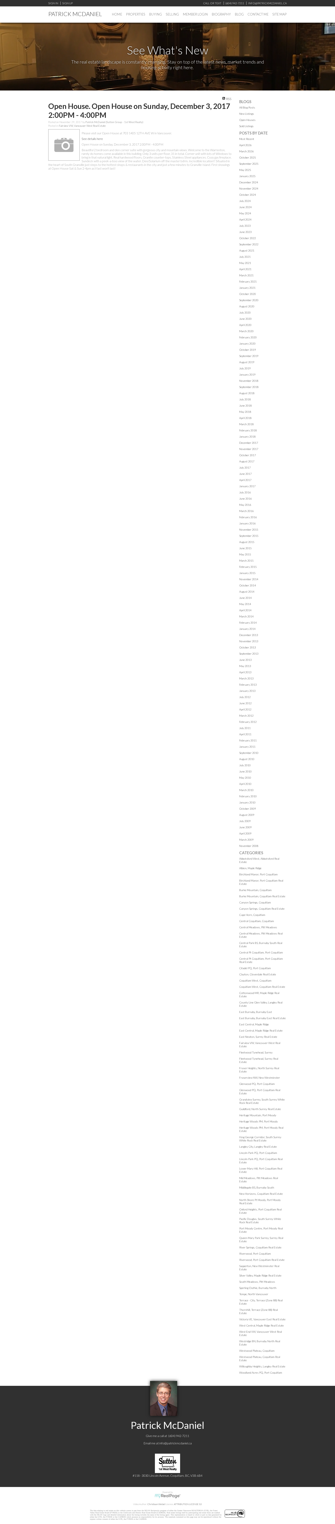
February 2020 (248, 337)
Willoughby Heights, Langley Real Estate (262, 1366)
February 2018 (248, 430)
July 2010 (245, 765)
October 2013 (247, 647)
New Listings (246, 113)
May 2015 (245, 554)
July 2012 (245, 697)
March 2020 (246, 331)
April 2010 (245, 783)
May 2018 (245, 411)
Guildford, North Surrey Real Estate (260, 1109)
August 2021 (246, 250)
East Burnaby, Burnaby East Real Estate (262, 1018)
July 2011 (245, 728)
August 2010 (246, 759)
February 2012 (248, 721)
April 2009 (245, 833)
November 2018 (248, 380)
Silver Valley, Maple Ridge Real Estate (260, 1275)
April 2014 (245, 610)
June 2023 (245, 232)
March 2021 (246, 275)
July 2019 (245, 368)
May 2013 (245, 666)
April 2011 (245, 734)
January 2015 (247, 573)
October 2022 (247, 238)
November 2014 (248, 579)
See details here (92, 139)
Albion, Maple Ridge (250, 868)
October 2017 (247, 455)
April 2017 (245, 480)
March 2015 (246, 560)
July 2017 (245, 467)
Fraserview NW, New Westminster (259, 1077)
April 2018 (245, 418)
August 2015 (246, 542)
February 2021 (248, 281)
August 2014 (246, 591)
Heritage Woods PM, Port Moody (258, 1121)
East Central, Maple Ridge (254, 1024)
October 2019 (247, 349)
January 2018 (247, 436)
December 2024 (248, 182)
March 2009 (246, 839)
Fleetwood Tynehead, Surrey (256, 1052)
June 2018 (245, 405)
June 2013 (245, 659)
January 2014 (247, 628)
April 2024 (245, 219)
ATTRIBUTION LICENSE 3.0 (188, 1504)
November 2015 (248, 529)
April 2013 (245, 672)
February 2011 (248, 740)
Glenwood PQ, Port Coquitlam (257, 1083)
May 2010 (245, 777)
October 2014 (247, 585)
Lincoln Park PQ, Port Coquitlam (258, 1152)
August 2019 (246, 362)
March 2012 (246, 715)
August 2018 (246, 393)
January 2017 (247, 486)
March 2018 (246, 424)
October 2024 (247, 194)
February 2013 (248, 684)
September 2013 (248, 653)
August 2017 (246, 461)
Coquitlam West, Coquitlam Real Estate (262, 986)
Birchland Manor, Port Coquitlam (258, 874)
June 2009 (245, 827)
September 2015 (248, 535)
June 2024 (245, 207)
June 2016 (245, 498)
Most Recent (246, 139)
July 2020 (245, 312)
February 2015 (248, 566)
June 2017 (245, 473)
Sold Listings (246, 126)
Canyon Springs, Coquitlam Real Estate (262, 908)
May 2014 (245, 604)
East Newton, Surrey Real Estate (258, 1036)
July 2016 (245, 492)
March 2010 (246, 790)
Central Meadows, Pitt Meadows (258, 927)
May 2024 (245, 213)
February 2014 (248, 622)
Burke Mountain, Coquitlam (255, 890)
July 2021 (245, 256)
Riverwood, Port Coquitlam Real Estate (262, 1259)
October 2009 (247, 808)
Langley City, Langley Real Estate (258, 1146)
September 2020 (248, 300)
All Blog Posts (247, 107)
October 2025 (247, 157)
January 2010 (247, 802)
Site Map (279, 14)
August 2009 (246, 814)
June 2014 (245, 597)
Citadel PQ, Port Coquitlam (255, 968)
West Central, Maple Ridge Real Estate (261, 1325)
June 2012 (245, 703)
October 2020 (247, 294)
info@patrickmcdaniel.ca (175, 1443)
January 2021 (247, 287)
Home (117, 14)
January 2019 (247, 374)
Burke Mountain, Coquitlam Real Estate (262, 896)
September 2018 (248, 387)
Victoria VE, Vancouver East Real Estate (262, 1319)
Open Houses (247, 120)
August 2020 (246, 306)
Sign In (53, 3)
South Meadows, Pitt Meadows (257, 1281)
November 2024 (248, 188)
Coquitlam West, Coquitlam (255, 980)
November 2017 (248, 449)
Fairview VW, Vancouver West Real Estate (82, 125)
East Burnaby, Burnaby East (255, 1012)
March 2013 (246, 678)
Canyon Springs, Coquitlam (255, 902)
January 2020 (247, 343)
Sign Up (67, 3)
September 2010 (248, 752)
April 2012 (245, 709)
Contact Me (258, 14)
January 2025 (247, 176)
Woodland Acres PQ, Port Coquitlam (260, 1372)
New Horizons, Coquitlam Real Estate (261, 1193)
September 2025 (248, 163)
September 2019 (248, 356)
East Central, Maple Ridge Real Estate (261, 1030)
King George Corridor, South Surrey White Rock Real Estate (260, 1138)
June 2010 (245, 771)
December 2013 (248, 635)
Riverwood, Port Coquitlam (255, 1253)
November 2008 (248, 845)
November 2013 (248, 641)
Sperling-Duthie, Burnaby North (257, 1288)
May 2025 (245, 170)
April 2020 (245, 325)
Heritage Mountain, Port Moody (257, 1115)
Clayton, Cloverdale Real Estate (257, 974)
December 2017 (248, 442)
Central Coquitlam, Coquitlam (256, 921)
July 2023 (245, 225)
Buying (155, 14)
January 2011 (247, 746)
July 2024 (245, 201)
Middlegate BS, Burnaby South (256, 1187)
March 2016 (246, 511)
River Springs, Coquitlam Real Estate (260, 1247)
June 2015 (245, 548)
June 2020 (245, 318)
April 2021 (245, 269)
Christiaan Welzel (156, 1504)
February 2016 (248, 517)
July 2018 (245, 399)
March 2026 (246, 151)
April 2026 (245, 145)
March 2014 (246, 616)
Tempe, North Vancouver (253, 1294)
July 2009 (245, 821)
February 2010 (248, 796)
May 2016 (245, 504)
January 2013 (247, 690)
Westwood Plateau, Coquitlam (257, 1350)
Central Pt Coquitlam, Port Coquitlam (261, 952)
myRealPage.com (168, 1496)
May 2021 (245, 263)
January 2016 (247, 523)
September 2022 (248, 244)
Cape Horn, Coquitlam (252, 914)
